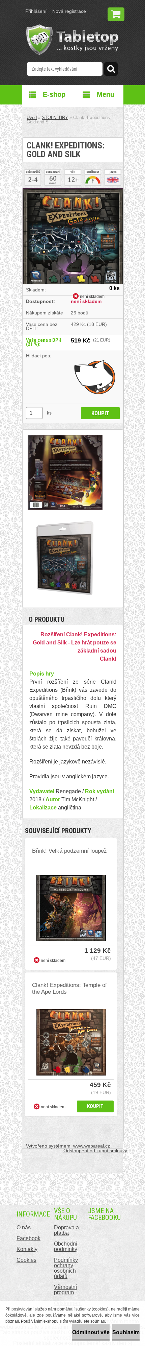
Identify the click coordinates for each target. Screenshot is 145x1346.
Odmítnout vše (91, 1332)
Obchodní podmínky (65, 1246)
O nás (24, 1227)
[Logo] (72, 39)
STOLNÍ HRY (55, 117)
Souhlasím (126, 1332)
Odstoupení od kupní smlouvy (95, 1150)
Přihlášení (36, 11)
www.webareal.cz (91, 1146)
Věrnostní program (65, 1289)
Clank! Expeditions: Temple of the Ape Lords (69, 988)
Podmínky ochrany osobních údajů (66, 1268)
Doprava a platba (66, 1230)
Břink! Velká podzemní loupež (69, 851)
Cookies (26, 1260)
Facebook (28, 1238)
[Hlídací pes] (95, 376)
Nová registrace (69, 11)
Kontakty (27, 1249)
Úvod (32, 117)
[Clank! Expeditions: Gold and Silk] (73, 191)
